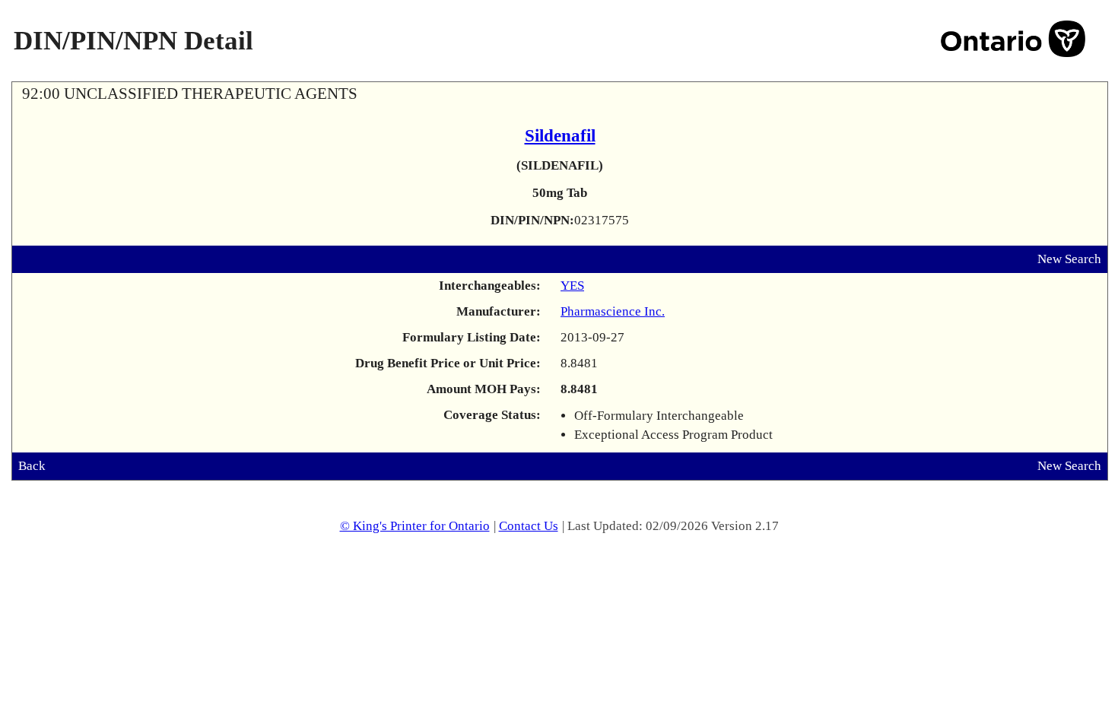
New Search (1069, 259)
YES (572, 285)
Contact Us (528, 526)
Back (32, 466)
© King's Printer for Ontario (415, 526)
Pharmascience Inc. (613, 311)
